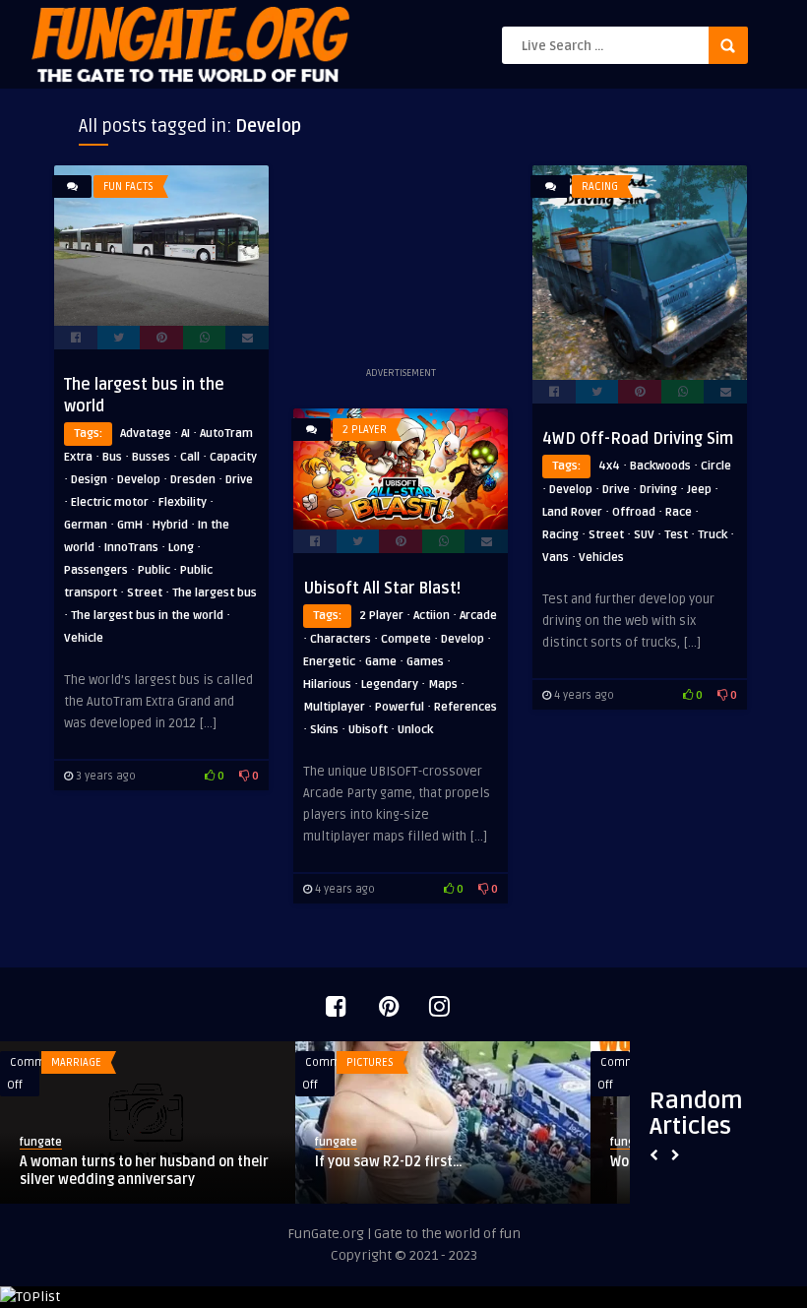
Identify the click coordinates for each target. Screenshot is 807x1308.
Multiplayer (334, 707)
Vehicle (83, 638)
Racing (600, 186)
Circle (716, 466)
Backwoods (660, 466)
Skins (324, 729)
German (85, 525)
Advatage (145, 433)
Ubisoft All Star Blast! (382, 588)
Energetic (329, 661)
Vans (555, 557)
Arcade (478, 615)
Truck (712, 535)
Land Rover (572, 512)
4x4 (609, 466)
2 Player (364, 429)
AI (185, 433)
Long (181, 547)
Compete (406, 639)
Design (89, 479)
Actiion (431, 615)
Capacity (233, 457)
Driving (658, 489)
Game (381, 661)
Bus (112, 457)
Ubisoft (368, 729)
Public (154, 570)
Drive (239, 479)
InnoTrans (131, 547)
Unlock (415, 729)
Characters (340, 639)
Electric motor (110, 502)
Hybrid (170, 525)
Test (676, 535)
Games (425, 661)
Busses (151, 457)
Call (190, 457)
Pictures (370, 1062)
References (465, 707)
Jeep (699, 489)
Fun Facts (128, 186)
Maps (443, 684)
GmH (130, 525)
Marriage (76, 1062)
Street (144, 593)
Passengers (96, 570)
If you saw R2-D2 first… (389, 1161)
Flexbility (182, 502)
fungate (41, 1142)
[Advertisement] (400, 263)
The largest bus (214, 593)
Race (678, 512)
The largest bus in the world (147, 615)
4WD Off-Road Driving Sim (637, 439)
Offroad (633, 512)
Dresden (193, 479)
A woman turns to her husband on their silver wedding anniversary (144, 1170)
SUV (644, 535)
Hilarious (327, 684)
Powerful (399, 707)
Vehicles (601, 557)
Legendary (389, 684)
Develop (138, 479)
